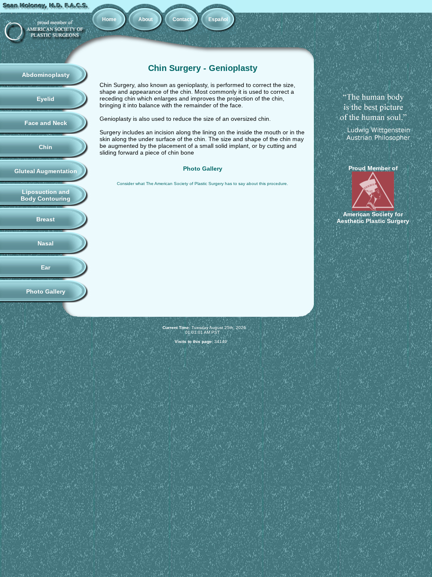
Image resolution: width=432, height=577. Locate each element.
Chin (45, 147)
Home (109, 19)
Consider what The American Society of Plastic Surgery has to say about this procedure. (202, 183)
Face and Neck (45, 123)
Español (218, 19)
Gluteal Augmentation (45, 171)
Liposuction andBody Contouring (45, 195)
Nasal (46, 243)
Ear (45, 267)
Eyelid (45, 98)
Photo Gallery (45, 291)
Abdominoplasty (46, 74)
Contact (182, 19)
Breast (45, 219)
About (145, 19)
